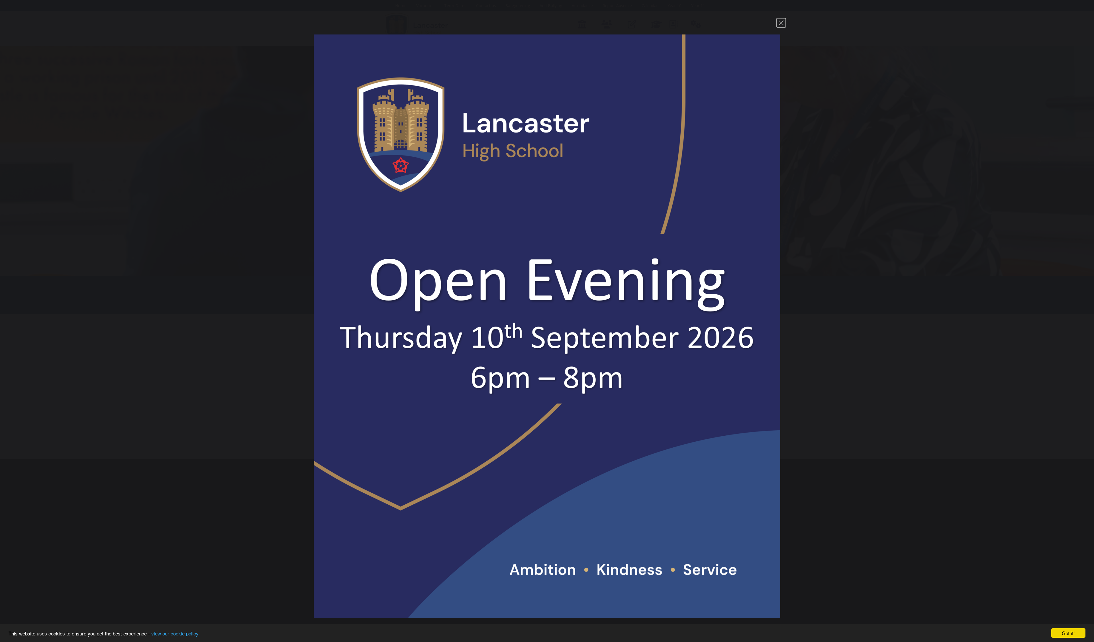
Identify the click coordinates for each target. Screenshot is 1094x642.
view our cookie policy (175, 633)
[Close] (781, 23)
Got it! (1068, 633)
